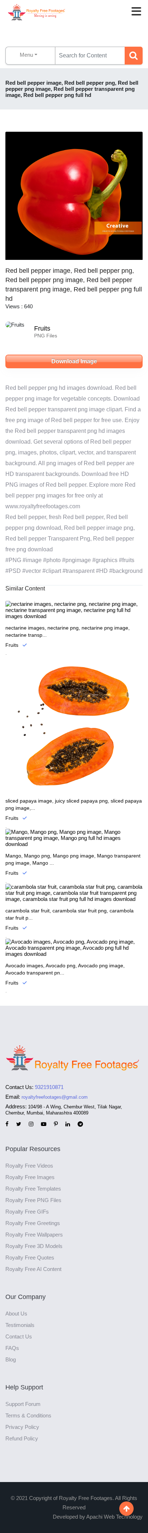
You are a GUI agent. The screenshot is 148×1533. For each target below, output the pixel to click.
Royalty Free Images (30, 1177)
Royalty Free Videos (29, 1166)
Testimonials (19, 1325)
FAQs (12, 1348)
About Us (16, 1313)
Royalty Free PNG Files (33, 1200)
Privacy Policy (22, 1427)
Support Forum (23, 1404)
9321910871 (49, 1087)
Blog (10, 1359)
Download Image (74, 361)
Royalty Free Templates (33, 1189)
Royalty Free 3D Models (34, 1246)
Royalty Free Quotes (29, 1257)
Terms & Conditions (28, 1415)
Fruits (42, 328)
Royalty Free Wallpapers (34, 1234)
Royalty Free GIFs (27, 1212)
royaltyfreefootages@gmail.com (55, 1097)
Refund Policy (21, 1438)
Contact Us (18, 1336)
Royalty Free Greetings (32, 1223)
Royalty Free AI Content (33, 1269)
